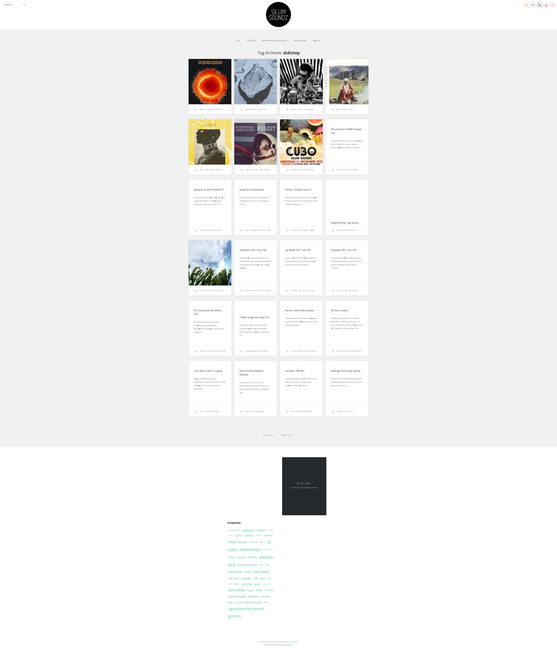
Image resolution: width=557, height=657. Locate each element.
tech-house (221, 351)
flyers (262, 565)
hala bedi (260, 571)
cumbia (207, 411)
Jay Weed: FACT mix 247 (298, 250)
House (246, 578)
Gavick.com (293, 641)
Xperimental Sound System (274, 40)
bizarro (231, 535)
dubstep (267, 170)
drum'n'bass (341, 170)
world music (253, 602)
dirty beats (295, 170)
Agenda (316, 40)
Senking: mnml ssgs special (345, 370)
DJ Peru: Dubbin (339, 310)
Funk (306, 351)
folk (267, 564)
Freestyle (235, 571)
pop (257, 584)
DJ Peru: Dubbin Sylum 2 (298, 189)
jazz (263, 578)
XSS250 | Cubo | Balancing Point (254, 70)
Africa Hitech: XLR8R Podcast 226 (346, 131)
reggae (312, 230)
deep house (217, 109)
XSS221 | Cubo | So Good (345, 68)
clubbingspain (250, 351)
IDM (268, 230)
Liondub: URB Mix (294, 370)
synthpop (268, 590)
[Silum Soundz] (278, 14)
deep (254, 109)
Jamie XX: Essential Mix (251, 189)
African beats (234, 530)
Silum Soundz (300, 40)
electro (301, 290)
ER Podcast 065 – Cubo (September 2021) (297, 70)
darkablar (268, 535)
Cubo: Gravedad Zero (205, 250)
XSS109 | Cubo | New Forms (209, 129)
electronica (217, 230)
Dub (265, 109)
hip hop (312, 351)
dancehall (249, 290)
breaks (209, 109)
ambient (248, 170)
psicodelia (236, 589)
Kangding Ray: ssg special (345, 222)
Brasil (239, 535)
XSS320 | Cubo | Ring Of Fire (209, 68)
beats (206, 170)
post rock (266, 584)
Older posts (268, 435)
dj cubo (259, 109)
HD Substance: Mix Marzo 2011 (208, 312)
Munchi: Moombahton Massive (251, 372)
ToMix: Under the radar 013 (254, 317)
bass (338, 109)
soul (259, 590)
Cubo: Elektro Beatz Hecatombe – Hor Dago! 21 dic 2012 (299, 133)
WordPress (288, 645)
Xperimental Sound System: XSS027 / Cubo (254, 131)
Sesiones (251, 40)
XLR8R (266, 602)
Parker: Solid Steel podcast (299, 310)
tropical (238, 602)
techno (253, 596)
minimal (246, 584)
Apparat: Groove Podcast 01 (209, 189)
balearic (203, 109)
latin (236, 584)
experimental (248, 564)
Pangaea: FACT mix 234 (343, 250)
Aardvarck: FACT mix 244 (252, 250)
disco (262, 541)
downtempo (309, 109)
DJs (238, 40)
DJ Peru (294, 230)
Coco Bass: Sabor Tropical (208, 370)
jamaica (358, 351)
